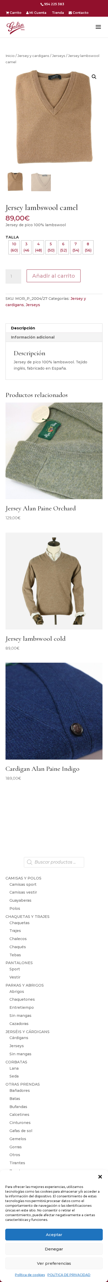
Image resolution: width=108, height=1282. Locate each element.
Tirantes (17, 1163)
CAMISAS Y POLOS (23, 878)
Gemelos (17, 1139)
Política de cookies (30, 1275)
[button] (100, 1176)
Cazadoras (19, 1023)
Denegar (54, 1248)
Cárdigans (18, 1037)
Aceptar (54, 1234)
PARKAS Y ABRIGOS (25, 985)
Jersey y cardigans (33, 56)
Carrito (15, 13)
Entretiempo (21, 1007)
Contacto (80, 13)
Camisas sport (22, 884)
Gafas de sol (20, 1130)
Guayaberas (20, 900)
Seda (14, 1076)
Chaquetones (22, 999)
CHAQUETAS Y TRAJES (28, 916)
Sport (14, 969)
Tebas (15, 955)
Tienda (57, 13)
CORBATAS (16, 1062)
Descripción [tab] (23, 328)
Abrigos (16, 991)
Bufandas (18, 1106)
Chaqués (17, 947)
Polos (14, 908)
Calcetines (19, 1114)
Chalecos (18, 938)
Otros (14, 1154)
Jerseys (58, 56)
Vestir (14, 977)
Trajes (15, 930)
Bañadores (19, 1090)
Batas (14, 1098)
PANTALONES (19, 962)
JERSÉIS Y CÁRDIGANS (28, 1031)
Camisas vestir (23, 892)
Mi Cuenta (37, 13)
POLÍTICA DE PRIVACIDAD (68, 1275)
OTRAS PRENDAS (23, 1084)
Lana (14, 1068)
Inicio (10, 56)
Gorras (15, 1147)
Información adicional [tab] (33, 337)
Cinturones (20, 1122)
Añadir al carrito (53, 276)
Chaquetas (19, 922)
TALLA (12, 237)
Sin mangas (20, 1015)
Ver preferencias (54, 1263)
